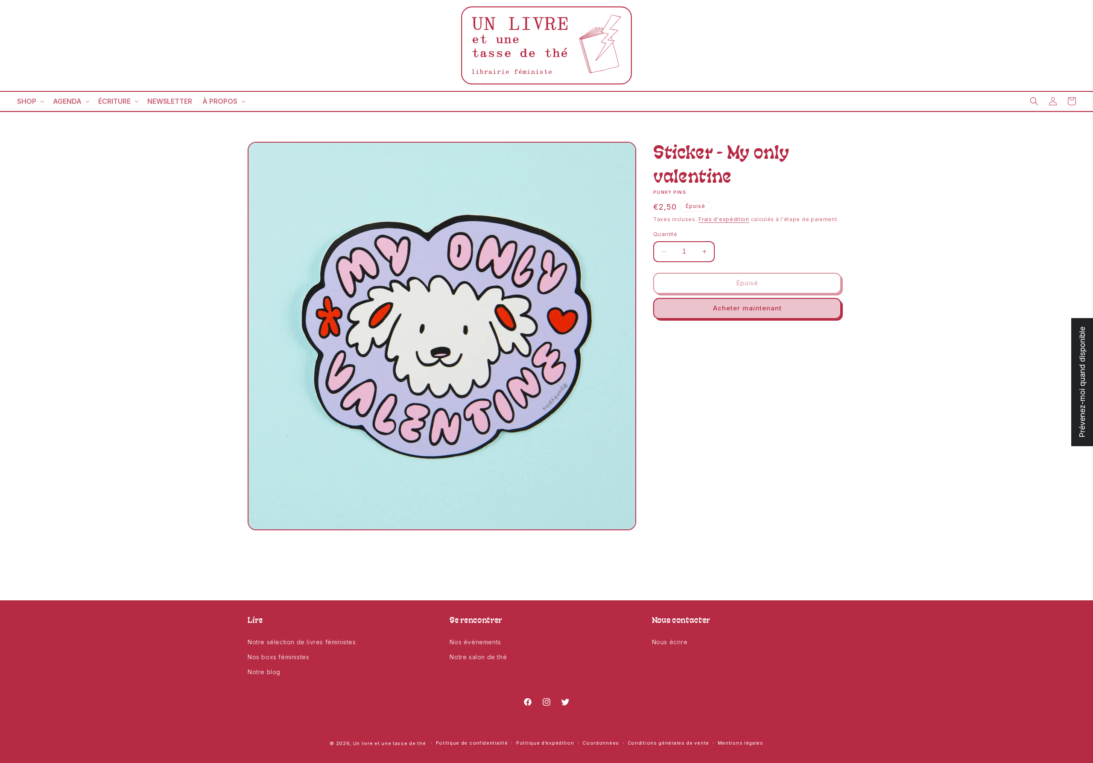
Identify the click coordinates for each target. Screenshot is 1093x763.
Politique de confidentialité (472, 743)
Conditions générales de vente (668, 743)
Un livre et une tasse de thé (389, 743)
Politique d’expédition (545, 743)
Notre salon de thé (478, 657)
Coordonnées (600, 743)
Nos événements (475, 642)
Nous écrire (670, 642)
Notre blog (264, 671)
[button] (30, 101)
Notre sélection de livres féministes (302, 642)
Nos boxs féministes (278, 657)
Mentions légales (740, 743)
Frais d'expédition (723, 219)
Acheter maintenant (747, 308)
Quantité (665, 234)
